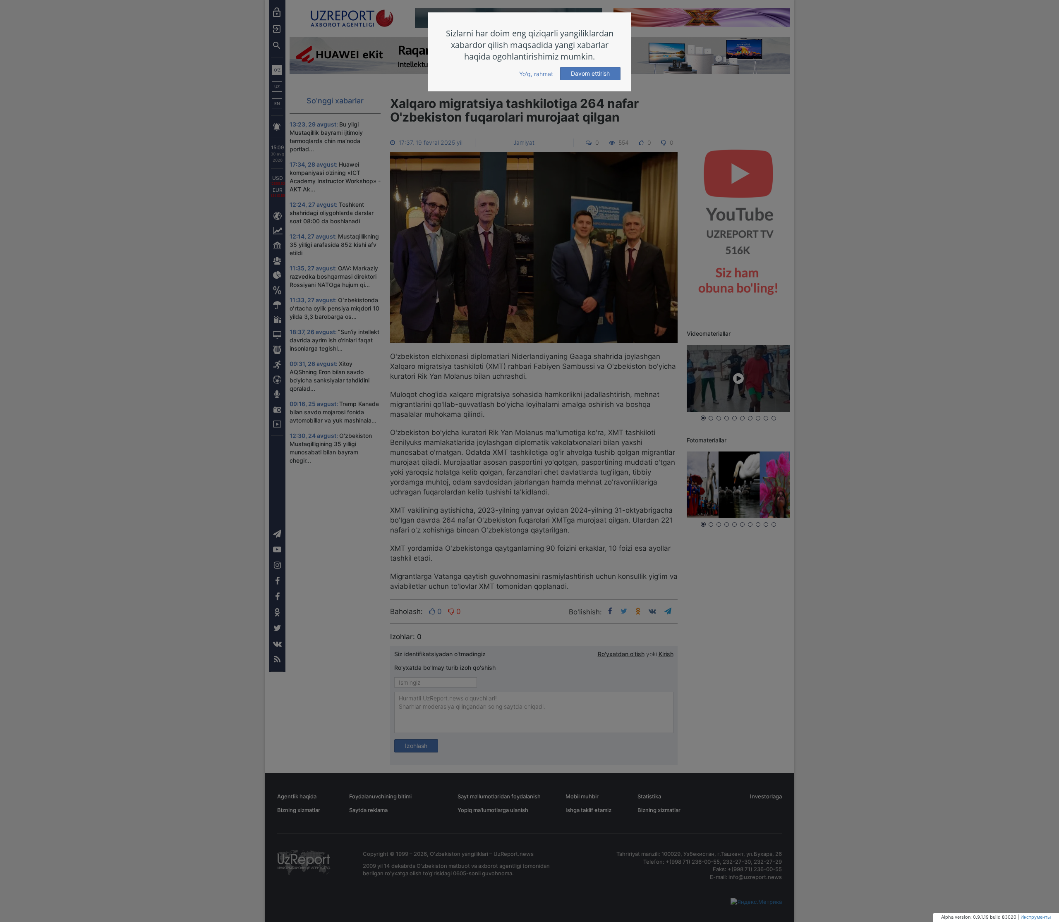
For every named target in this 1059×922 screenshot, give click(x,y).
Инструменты (1036, 917)
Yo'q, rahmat (536, 73)
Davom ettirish (590, 73)
